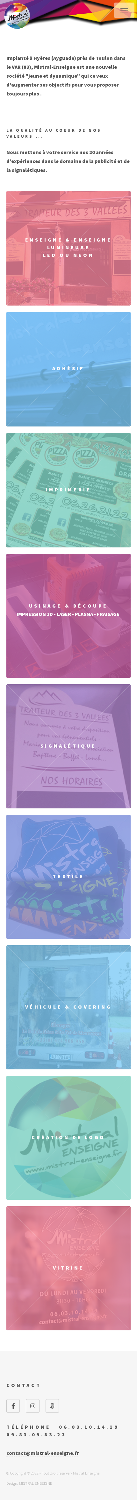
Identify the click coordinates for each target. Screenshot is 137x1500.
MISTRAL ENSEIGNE (35, 1483)
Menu (124, 10)
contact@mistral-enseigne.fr (42, 1453)
